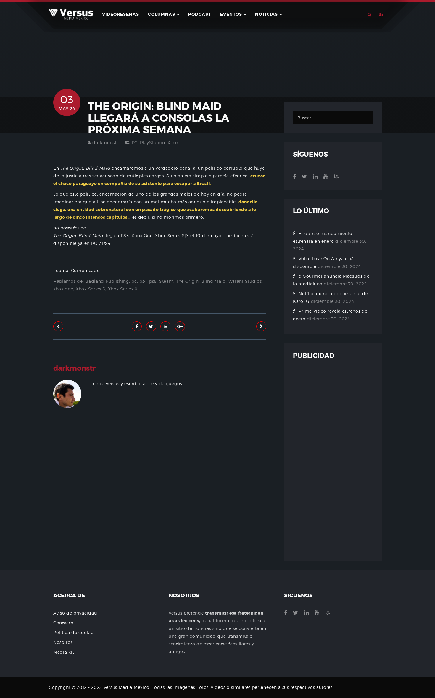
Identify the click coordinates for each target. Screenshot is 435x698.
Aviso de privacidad (75, 612)
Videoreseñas (120, 14)
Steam (166, 281)
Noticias (267, 14)
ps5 (153, 281)
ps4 (143, 281)
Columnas (162, 14)
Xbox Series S (90, 288)
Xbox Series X (123, 288)
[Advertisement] (160, 485)
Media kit (63, 651)
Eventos (231, 14)
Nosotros (63, 642)
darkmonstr (105, 142)
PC (135, 142)
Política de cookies (74, 632)
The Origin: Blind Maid (201, 281)
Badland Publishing (107, 281)
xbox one (63, 288)
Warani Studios (245, 281)
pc (134, 281)
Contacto (63, 622)
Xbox (172, 142)
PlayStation (152, 142)
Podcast (199, 14)
